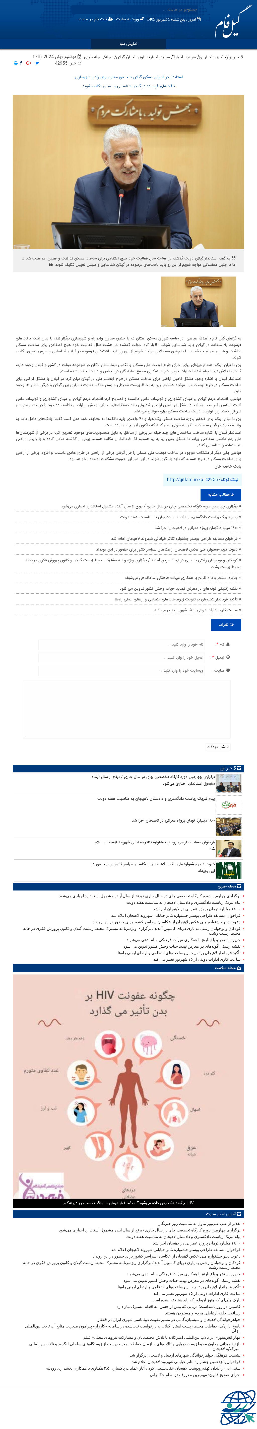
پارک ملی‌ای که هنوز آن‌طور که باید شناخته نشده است (196, 1300)
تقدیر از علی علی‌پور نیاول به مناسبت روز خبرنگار (199, 1223)
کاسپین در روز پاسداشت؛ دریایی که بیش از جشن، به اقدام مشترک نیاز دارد (178, 1306)
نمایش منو (128, 44)
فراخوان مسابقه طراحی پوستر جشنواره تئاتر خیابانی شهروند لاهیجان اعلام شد (175, 538)
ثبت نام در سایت (93, 19)
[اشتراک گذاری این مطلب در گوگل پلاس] (28, 63)
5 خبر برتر (235, 57)
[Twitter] (37, 63)
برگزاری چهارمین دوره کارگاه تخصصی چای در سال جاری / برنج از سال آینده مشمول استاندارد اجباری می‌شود (150, 506)
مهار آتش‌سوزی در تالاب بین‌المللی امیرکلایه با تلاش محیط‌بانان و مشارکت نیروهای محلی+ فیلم (161, 1337)
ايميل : (217, 657)
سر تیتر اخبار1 (184, 57)
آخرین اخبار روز (211, 57)
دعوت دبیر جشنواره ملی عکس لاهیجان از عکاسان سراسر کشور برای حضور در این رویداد (167, 549)
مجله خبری (93, 57)
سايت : (218, 670)
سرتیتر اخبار (160, 57)
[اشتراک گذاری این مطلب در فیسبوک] (21, 63)
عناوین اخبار (138, 57)
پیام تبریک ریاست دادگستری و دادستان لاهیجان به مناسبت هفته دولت (179, 517)
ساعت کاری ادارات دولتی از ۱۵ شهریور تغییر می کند (196, 610)
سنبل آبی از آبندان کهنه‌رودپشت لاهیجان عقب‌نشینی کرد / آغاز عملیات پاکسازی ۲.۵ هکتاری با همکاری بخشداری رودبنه (143, 1368)
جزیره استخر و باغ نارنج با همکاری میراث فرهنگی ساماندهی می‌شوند (181, 578)
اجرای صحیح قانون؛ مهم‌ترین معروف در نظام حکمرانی (195, 1375)
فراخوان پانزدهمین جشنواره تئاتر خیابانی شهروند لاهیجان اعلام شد (186, 1362)
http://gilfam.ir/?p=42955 (192, 480)
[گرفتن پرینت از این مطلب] (16, 63)
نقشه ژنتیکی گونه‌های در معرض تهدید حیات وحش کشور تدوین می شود (179, 588)
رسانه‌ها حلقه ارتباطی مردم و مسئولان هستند (202, 1313)
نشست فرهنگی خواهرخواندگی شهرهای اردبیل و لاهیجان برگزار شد (185, 1355)
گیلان (120, 57)
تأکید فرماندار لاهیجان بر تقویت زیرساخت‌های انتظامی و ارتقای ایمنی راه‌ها (177, 599)
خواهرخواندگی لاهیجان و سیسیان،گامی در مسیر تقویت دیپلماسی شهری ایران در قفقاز (169, 1319)
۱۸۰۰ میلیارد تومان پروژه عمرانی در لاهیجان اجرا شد (197, 528)
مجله (109, 57)
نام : (220, 644)
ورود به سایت (128, 19)
